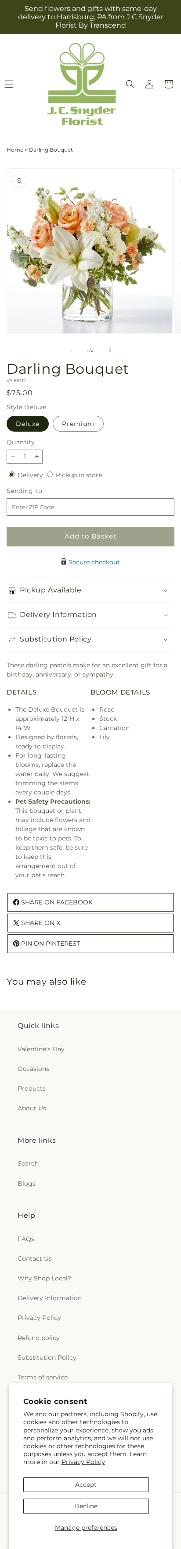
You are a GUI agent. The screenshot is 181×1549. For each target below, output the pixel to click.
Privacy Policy (83, 1462)
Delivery (31, 475)
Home (15, 149)
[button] (130, 84)
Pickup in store (79, 475)
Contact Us (35, 1258)
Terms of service (43, 1377)
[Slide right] (109, 350)
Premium (78, 424)
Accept (86, 1485)
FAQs (26, 1239)
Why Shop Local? (44, 1278)
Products (32, 1088)
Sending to (38, 491)
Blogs (27, 1183)
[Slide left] (71, 350)
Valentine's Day (41, 1049)
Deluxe (28, 424)
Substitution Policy (47, 1357)
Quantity (21, 442)
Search (28, 1163)
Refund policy (39, 1338)
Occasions (33, 1069)
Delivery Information (50, 1298)
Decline (86, 1506)
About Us (32, 1108)
